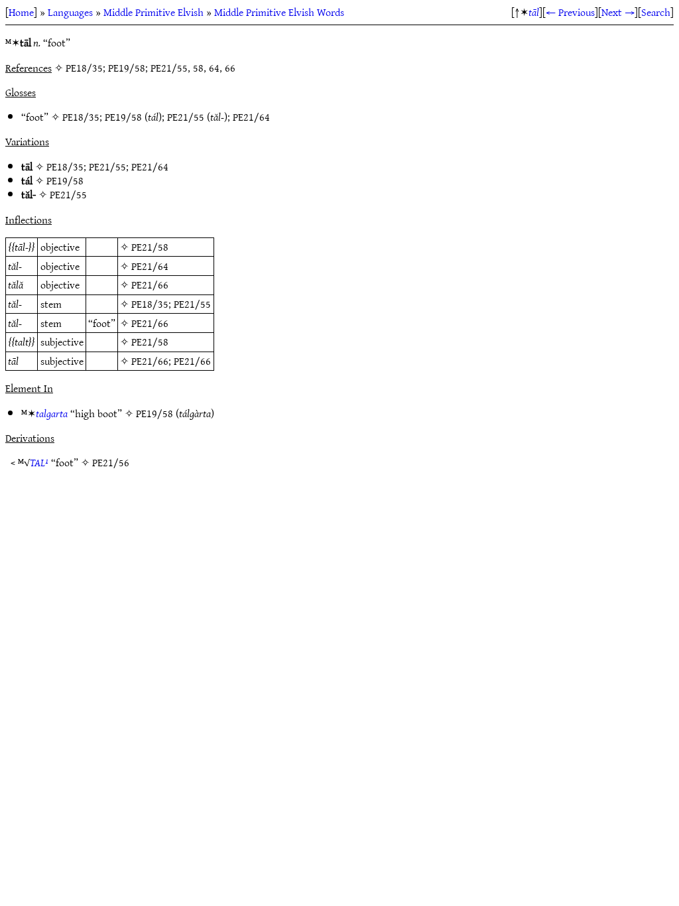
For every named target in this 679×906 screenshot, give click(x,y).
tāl (533, 12)
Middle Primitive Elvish (153, 12)
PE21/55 (185, 116)
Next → (618, 12)
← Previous (570, 12)
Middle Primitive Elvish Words (279, 12)
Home (21, 12)
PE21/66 (149, 284)
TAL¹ (39, 462)
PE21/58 (149, 246)
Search (655, 12)
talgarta (52, 413)
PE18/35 (80, 116)
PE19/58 (123, 116)
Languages (70, 12)
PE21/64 (251, 116)
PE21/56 (110, 462)
